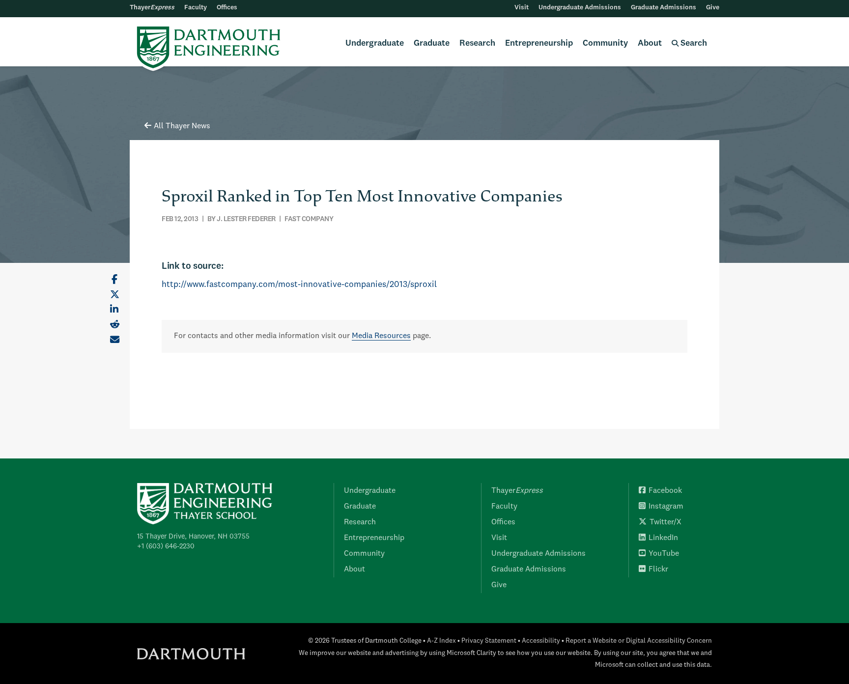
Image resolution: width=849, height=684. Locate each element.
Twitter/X (665, 522)
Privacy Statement (488, 641)
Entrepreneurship (539, 43)
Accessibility (541, 641)
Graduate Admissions (663, 7)
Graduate (432, 43)
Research (477, 43)
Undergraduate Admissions (579, 7)
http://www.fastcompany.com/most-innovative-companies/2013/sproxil (299, 285)
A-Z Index (441, 641)
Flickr (658, 569)
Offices (227, 7)
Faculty (195, 7)
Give (712, 7)
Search (693, 43)
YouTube (664, 554)
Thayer (152, 7)
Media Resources (381, 336)
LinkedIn (663, 538)
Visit (521, 7)
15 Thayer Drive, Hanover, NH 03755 (193, 536)
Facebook (665, 491)
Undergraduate (374, 43)
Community (605, 43)
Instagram (666, 507)
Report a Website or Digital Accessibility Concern (639, 641)
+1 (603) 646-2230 (166, 546)
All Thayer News (182, 126)
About (650, 43)
